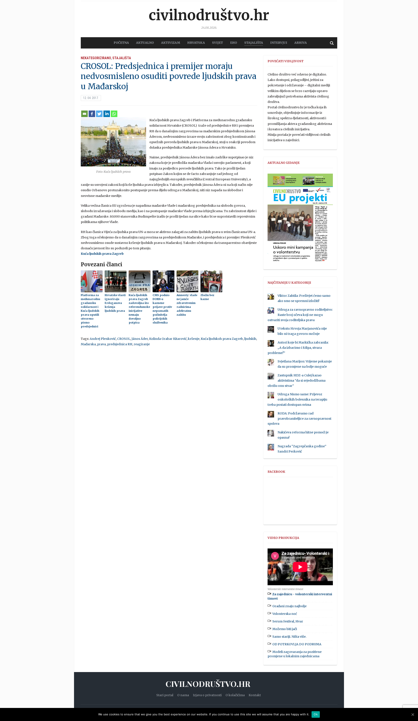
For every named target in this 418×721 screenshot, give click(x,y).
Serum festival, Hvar (287, 621)
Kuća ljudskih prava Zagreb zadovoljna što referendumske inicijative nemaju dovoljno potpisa (139, 308)
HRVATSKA (196, 43)
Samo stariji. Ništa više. (289, 637)
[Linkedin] (106, 114)
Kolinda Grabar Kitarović (168, 339)
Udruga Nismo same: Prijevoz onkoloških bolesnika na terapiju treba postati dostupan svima (297, 399)
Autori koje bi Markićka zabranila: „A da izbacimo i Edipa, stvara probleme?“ (298, 347)
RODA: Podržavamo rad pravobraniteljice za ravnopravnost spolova (299, 418)
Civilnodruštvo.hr (209, 15)
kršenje (193, 339)
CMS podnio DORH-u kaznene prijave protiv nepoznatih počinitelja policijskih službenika (162, 308)
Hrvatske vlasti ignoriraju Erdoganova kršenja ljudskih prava (115, 302)
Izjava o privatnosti (207, 695)
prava (101, 344)
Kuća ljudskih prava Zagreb (102, 254)
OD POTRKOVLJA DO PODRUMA (296, 644)
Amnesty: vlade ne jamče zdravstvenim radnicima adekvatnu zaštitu (187, 304)
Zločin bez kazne (207, 297)
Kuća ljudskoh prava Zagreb (222, 339)
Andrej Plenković (103, 339)
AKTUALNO (145, 43)
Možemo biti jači (284, 629)
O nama (183, 695)
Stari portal (164, 695)
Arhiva (300, 43)
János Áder (139, 339)
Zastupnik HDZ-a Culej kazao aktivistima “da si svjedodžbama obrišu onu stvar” (296, 380)
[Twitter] (99, 114)
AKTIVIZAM (170, 43)
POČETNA (121, 43)
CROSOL (123, 339)
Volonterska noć (284, 614)
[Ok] (412, 714)
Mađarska (88, 344)
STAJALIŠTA (253, 43)
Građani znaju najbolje (289, 606)
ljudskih (250, 339)
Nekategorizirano (96, 58)
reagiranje (142, 344)
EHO (233, 43)
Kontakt (255, 695)
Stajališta (121, 58)
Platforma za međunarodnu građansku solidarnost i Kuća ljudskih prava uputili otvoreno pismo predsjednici (90, 310)
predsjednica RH (119, 344)
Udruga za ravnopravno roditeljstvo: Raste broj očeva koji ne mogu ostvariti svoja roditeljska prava (300, 315)
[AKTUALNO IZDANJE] (300, 219)
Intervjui (278, 43)
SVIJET (217, 43)
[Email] (84, 114)
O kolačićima (235, 695)
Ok (316, 714)
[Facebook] (92, 114)
